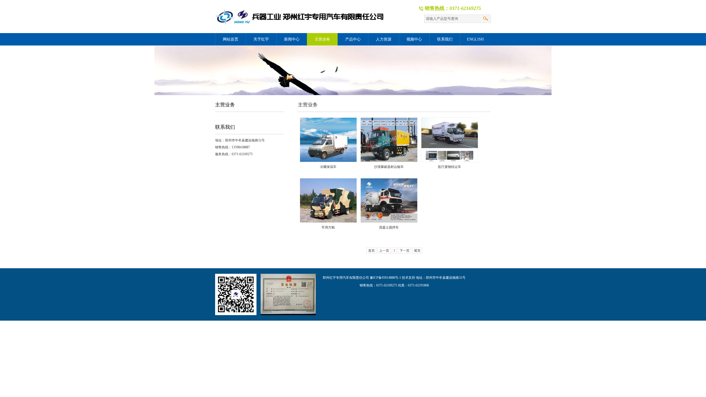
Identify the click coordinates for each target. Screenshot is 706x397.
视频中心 (414, 39)
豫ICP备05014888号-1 (385, 278)
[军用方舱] (328, 200)
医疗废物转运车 (449, 167)
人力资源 (383, 39)
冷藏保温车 (328, 167)
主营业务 (322, 39)
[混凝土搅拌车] (389, 200)
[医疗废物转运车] (449, 139)
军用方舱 (328, 227)
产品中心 (353, 39)
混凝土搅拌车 (389, 227)
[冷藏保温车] (328, 139)
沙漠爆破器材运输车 (389, 167)
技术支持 (408, 278)
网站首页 (230, 39)
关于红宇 (261, 39)
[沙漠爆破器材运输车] (389, 139)
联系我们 (445, 39)
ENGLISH (475, 39)
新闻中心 (291, 39)
